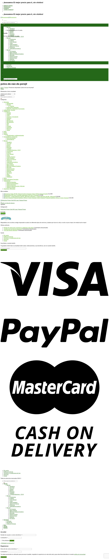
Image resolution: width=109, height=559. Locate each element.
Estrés (5, 132)
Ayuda (5, 73)
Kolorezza (12, 47)
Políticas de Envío (8, 236)
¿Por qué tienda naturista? (10, 230)
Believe (11, 32)
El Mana (11, 40)
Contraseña (4, 537)
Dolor (5, 131)
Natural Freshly (13, 56)
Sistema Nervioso (11, 184)
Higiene (6, 134)
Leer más (3, 213)
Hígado (8, 119)
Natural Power (13, 58)
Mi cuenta (6, 235)
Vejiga (8, 130)
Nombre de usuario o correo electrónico (11, 535)
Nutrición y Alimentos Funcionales (15, 108)
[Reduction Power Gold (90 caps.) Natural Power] (14, 200)
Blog (5, 69)
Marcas (8, 27)
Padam (8, 175)
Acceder (12, 540)
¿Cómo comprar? (8, 9)
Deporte (9, 104)
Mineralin (11, 55)
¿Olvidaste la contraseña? (7, 543)
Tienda (5, 25)
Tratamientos (7, 180)
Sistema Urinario (11, 187)
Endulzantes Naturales (13, 107)
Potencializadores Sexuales (11, 179)
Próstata (9, 126)
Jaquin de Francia (14, 46)
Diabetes (9, 118)
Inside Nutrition (13, 44)
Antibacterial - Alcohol (9, 110)
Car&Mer (11, 35)
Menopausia (10, 120)
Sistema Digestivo (11, 182)
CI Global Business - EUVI (13, 150)
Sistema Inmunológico (12, 183)
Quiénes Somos (8, 5)
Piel (8, 124)
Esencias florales (11, 138)
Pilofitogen (9, 176)
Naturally (11, 59)
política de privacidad (79, 554)
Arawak (11, 31)
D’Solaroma (12, 39)
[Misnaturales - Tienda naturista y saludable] (8, 17)
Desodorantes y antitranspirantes (15, 135)
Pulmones (9, 127)
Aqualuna (12, 28)
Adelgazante (10, 103)
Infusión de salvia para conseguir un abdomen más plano (19, 227)
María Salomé (13, 52)
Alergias (9, 112)
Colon (8, 115)
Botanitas (11, 34)
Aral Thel (11, 30)
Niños (5, 178)
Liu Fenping (12, 51)
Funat (11, 43)
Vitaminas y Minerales (9, 188)
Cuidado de (7, 111)
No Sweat (12, 60)
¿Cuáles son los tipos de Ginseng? (13, 229)
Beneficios (9, 66)
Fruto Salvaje (13, 42)
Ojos (8, 123)
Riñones (9, 128)
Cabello (9, 114)
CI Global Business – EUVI (16, 36)
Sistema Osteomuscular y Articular (16, 186)
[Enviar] (4, 24)
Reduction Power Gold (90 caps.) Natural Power (13, 209)
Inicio (2, 87)
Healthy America (11, 156)
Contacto (6, 8)
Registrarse (3, 557)
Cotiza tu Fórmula (11, 67)
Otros (8, 174)
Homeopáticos (10, 139)
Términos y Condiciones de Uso (12, 238)
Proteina (11, 106)
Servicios (6, 62)
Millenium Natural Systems (16, 54)
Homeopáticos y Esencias (10, 136)
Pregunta (9, 65)
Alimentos (6, 102)
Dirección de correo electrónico (9, 549)
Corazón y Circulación (12, 116)
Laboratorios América (15, 48)
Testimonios (7, 7)
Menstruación (10, 122)
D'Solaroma (10, 151)
